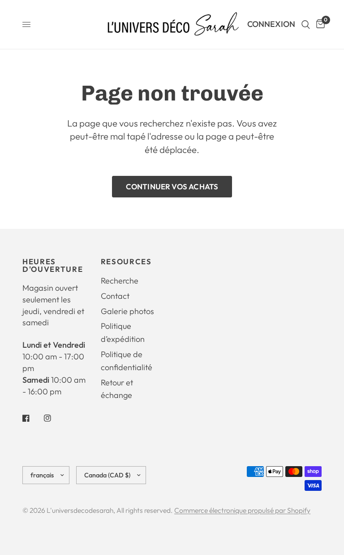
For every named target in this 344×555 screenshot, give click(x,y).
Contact (115, 296)
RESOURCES (126, 262)
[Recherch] (305, 24)
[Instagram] (54, 418)
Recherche (119, 280)
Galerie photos (127, 311)
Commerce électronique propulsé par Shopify (242, 510)
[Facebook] (32, 418)
